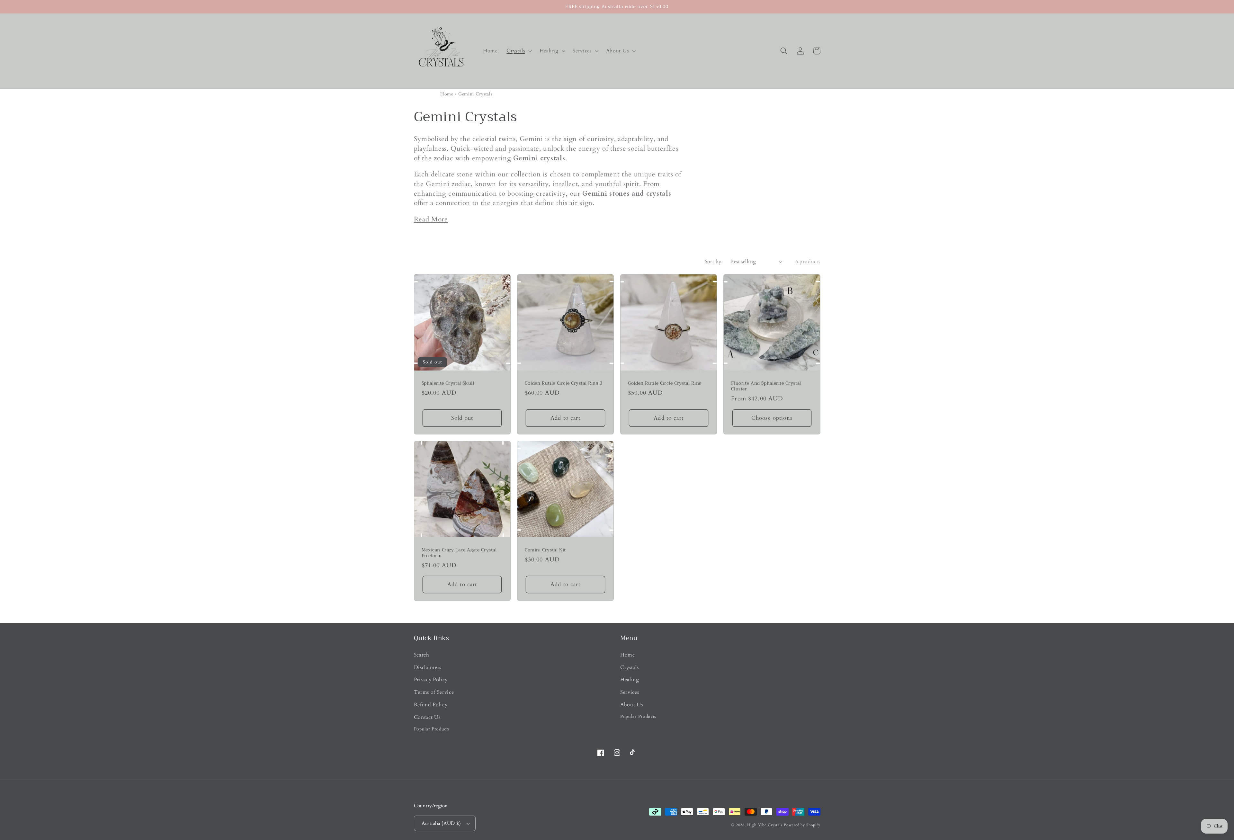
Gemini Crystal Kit (545, 550)
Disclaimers (428, 667)
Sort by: (714, 261)
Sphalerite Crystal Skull (448, 383)
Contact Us (427, 717)
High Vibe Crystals (764, 825)
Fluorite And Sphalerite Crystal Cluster (766, 386)
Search (421, 654)
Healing (629, 679)
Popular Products (432, 729)
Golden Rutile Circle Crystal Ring (665, 383)
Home (446, 94)
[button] (518, 50)
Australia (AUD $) (441, 823)
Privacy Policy (431, 679)
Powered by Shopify (802, 825)
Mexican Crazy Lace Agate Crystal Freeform (459, 553)
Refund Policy (431, 704)
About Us (631, 704)
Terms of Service (434, 692)
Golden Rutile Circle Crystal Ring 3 (564, 383)
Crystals (629, 667)
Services (629, 692)
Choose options (771, 418)
